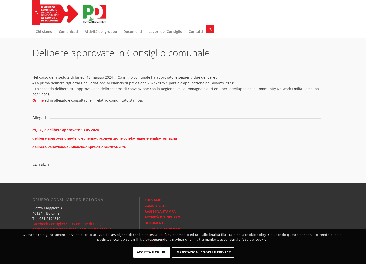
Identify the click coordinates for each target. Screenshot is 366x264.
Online (38, 100)
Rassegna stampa (160, 211)
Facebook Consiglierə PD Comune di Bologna (69, 223)
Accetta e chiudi (152, 252)
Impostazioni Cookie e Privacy (203, 252)
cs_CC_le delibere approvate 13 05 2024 (65, 129)
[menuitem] (36, 12)
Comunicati (155, 205)
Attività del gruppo (162, 217)
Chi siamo (153, 200)
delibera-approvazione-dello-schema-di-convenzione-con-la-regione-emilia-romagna (104, 138)
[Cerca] (36, 12)
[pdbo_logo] (69, 12)
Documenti (155, 223)
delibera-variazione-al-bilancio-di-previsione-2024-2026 (79, 147)
